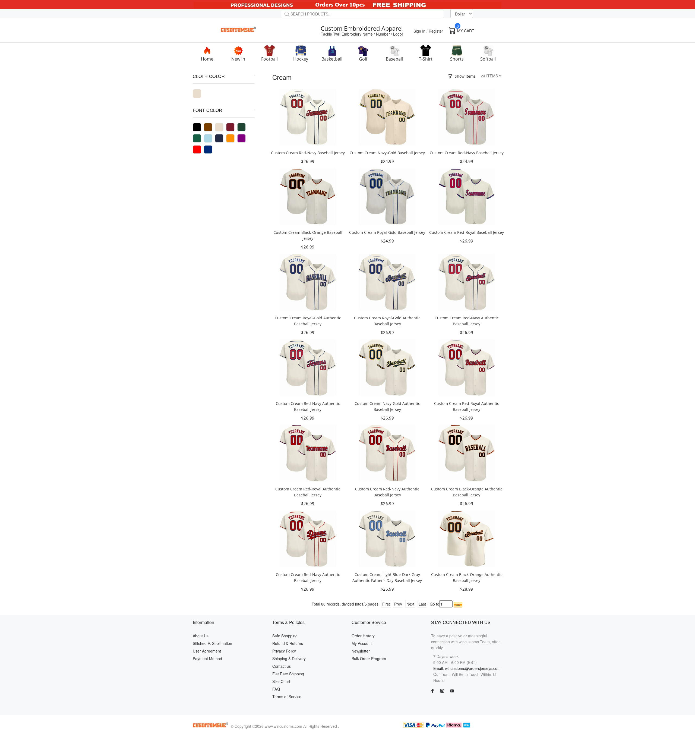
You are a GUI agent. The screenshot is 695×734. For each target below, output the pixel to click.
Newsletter (361, 651)
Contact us (281, 666)
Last (422, 604)
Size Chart (281, 681)
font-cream (219, 127)
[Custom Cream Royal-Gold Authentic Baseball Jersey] (307, 281)
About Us (200, 635)
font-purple (241, 138)
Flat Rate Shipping (288, 673)
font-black (197, 127)
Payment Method (207, 658)
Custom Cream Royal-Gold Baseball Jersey (387, 232)
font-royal (208, 149)
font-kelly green (197, 138)
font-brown (208, 127)
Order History (363, 635)
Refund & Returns (287, 643)
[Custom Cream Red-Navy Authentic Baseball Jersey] (466, 281)
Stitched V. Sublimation (212, 643)
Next (410, 604)
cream (197, 93)
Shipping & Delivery (289, 658)
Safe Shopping (285, 635)
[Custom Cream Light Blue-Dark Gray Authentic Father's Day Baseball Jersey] (387, 538)
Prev (398, 604)
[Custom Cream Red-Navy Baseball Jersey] (307, 116)
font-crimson (230, 127)
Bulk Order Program (369, 658)
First (386, 604)
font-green (241, 127)
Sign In (419, 31)
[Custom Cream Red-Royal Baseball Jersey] (466, 196)
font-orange (230, 138)
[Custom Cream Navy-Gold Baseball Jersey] (387, 116)
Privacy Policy (284, 651)
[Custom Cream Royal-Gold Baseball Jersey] (387, 196)
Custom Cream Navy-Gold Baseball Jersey (387, 152)
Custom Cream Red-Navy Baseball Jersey (308, 152)
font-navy (219, 138)
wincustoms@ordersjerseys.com (473, 668)
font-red (197, 149)
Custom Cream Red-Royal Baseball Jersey (466, 232)
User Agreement (207, 651)
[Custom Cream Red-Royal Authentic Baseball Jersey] (466, 367)
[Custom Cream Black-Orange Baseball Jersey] (307, 196)
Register (436, 31)
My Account (362, 643)
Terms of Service (286, 696)
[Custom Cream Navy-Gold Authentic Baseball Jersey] (387, 367)
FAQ (276, 689)
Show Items (465, 76)
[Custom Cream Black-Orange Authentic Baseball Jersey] (466, 452)
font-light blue (208, 138)
